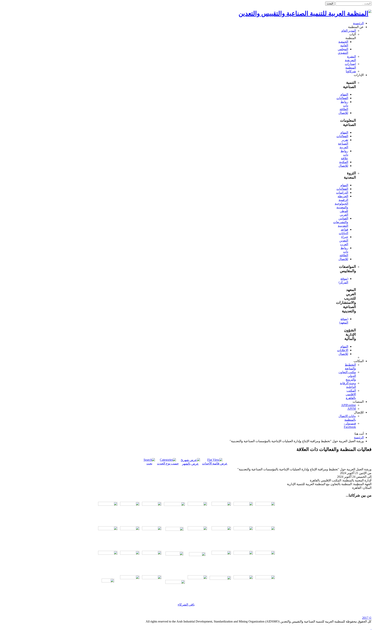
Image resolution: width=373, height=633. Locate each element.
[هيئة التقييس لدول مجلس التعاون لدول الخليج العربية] (265, 529)
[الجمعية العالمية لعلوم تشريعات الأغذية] (108, 553)
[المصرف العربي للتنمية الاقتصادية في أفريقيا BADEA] (175, 582)
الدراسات (342, 192)
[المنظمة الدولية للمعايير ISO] (151, 529)
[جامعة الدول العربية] (265, 504)
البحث (330, 3)
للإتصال (343, 112)
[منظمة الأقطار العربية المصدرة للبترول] (174, 560)
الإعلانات (342, 350)
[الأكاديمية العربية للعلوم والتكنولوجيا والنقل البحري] (151, 504)
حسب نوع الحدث (168, 463)
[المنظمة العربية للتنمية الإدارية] (197, 504)
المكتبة (343, 162)
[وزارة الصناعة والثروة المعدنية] (243, 553)
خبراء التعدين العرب (343, 240)
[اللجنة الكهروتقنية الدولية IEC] (174, 536)
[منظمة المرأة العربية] (129, 504)
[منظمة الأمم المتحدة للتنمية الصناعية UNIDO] (108, 529)
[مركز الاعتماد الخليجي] (243, 529)
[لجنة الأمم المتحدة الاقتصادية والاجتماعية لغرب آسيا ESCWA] (129, 529)
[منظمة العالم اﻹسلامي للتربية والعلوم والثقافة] (129, 578)
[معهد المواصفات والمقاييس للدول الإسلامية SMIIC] (221, 529)
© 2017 (366, 617)
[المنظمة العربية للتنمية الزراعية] (221, 504)
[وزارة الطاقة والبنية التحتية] (265, 553)
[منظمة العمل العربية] (174, 511)
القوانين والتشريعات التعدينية (340, 222)
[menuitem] (358, 23)
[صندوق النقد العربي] (108, 504)
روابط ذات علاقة (344, 154)
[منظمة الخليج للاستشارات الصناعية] (108, 585)
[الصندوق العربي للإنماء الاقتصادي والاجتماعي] (265, 578)
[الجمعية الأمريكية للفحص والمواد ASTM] (197, 529)
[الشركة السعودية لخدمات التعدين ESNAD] (243, 578)
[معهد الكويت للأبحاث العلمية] (151, 553)
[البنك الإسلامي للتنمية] (197, 578)
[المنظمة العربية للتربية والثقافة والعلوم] (243, 504)
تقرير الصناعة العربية (343, 143)
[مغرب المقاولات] (129, 553)
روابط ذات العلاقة (344, 105)
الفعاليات (342, 98)
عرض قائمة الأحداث (214, 463)
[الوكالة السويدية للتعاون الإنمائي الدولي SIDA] (151, 578)
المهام (344, 94)
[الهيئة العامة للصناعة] (221, 553)
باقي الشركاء (186, 604)
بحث (149, 463)
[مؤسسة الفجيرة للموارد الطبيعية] (197, 560)
